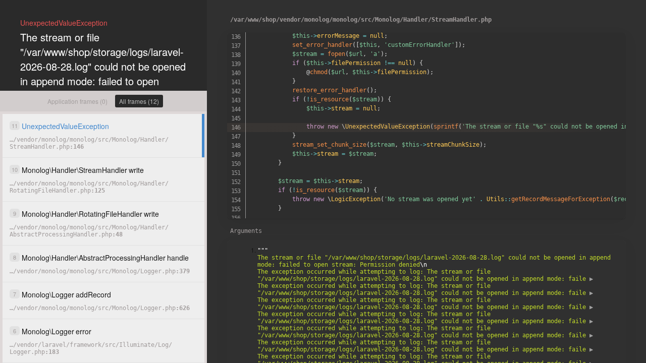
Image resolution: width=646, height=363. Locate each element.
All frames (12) (139, 101)
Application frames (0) (77, 101)
